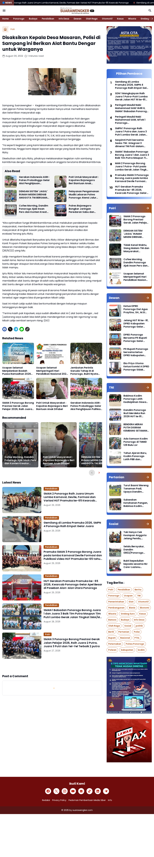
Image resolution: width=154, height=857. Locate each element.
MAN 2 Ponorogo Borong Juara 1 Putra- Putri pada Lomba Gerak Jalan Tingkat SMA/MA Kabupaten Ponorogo (132, 166)
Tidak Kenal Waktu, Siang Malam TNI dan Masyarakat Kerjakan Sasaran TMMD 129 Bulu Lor (136, 248)
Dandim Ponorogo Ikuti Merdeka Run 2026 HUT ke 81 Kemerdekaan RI (134, 413)
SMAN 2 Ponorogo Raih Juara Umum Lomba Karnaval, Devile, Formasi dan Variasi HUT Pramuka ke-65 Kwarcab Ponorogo (70, 497)
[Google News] (81, 791)
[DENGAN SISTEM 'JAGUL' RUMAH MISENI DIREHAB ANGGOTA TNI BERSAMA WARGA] (11, 196)
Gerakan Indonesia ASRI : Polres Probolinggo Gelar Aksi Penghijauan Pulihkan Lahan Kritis (34, 180)
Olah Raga (91, 18)
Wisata (132, 18)
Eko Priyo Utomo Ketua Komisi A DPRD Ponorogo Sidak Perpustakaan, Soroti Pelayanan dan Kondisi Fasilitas (136, 366)
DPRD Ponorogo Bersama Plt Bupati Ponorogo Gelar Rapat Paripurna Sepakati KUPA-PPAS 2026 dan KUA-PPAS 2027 (136, 338)
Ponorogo (18, 18)
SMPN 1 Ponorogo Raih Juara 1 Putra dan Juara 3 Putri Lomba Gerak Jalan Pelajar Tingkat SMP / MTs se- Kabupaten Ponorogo (131, 131)
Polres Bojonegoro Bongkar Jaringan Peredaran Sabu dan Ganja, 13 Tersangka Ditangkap (81, 209)
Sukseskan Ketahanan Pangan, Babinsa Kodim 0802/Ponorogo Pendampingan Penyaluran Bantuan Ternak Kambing (135, 503)
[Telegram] (16, 329)
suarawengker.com (82, 810)
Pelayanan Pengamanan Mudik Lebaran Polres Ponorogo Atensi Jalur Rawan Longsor (84, 194)
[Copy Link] (27, 329)
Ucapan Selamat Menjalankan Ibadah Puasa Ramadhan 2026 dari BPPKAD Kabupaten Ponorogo (17, 371)
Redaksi (46, 800)
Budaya (33, 18)
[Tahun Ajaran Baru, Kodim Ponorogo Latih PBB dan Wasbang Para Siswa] (115, 458)
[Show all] (147, 208)
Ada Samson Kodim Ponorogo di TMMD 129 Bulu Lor (135, 442)
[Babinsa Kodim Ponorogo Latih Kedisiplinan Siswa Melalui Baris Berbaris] (115, 400)
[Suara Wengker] (77, 10)
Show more (52, 666)
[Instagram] (65, 791)
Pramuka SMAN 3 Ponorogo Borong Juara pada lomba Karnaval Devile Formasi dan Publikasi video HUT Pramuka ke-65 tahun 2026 (73, 555)
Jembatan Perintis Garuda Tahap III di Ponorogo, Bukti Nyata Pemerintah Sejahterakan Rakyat (86, 371)
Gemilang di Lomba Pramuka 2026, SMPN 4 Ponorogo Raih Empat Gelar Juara (72, 524)
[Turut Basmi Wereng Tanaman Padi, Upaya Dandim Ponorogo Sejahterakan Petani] (115, 490)
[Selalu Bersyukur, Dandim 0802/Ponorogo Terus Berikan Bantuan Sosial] (115, 551)
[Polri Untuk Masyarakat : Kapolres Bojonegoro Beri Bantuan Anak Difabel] (60, 182)
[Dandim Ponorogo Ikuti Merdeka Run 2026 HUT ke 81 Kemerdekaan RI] (115, 415)
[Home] (5, 29)
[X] (10, 329)
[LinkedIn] (98, 791)
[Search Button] (150, 11)
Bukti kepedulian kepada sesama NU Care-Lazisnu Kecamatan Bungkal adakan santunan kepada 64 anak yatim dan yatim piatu (135, 564)
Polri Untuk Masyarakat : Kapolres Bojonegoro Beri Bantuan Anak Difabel (84, 180)
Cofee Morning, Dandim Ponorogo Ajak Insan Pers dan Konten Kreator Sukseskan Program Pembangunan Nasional (34, 209)
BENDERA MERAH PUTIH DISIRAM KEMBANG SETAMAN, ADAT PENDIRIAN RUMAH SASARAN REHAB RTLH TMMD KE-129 (135, 427)
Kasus (120, 18)
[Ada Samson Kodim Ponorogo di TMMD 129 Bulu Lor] (115, 443)
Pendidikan (48, 18)
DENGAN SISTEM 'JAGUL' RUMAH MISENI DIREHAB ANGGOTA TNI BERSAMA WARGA (33, 194)
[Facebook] (4, 329)
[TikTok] (89, 791)
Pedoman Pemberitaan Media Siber (87, 800)
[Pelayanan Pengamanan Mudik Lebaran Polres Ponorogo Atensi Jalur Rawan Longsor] (60, 196)
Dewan (77, 18)
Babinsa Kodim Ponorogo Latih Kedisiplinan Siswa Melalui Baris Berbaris (134, 399)
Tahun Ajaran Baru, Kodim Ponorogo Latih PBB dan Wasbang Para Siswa (135, 456)
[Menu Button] (4, 11)
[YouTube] (73, 791)
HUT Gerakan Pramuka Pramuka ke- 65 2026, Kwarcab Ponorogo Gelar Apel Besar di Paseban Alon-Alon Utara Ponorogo (73, 584)
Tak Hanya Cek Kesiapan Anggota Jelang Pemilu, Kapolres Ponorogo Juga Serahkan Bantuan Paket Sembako (135, 535)
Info (110, 800)
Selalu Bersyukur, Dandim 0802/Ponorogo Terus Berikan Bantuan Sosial (133, 549)
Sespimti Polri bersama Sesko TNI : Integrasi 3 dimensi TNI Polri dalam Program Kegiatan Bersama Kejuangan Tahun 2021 (131, 143)
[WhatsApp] (21, 329)
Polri (47, 634)
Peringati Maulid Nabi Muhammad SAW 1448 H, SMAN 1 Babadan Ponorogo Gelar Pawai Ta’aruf (131, 108)
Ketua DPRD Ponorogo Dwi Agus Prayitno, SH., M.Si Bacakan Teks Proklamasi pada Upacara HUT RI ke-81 (135, 309)
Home (5, 18)
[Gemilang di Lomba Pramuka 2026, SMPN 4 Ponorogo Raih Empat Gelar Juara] (21, 529)
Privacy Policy (59, 800)
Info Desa (64, 18)
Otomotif (107, 18)
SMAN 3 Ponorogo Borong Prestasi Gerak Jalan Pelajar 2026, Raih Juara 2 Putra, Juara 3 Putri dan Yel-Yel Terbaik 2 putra (18, 406)
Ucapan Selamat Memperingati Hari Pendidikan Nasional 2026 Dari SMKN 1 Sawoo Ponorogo (52, 371)
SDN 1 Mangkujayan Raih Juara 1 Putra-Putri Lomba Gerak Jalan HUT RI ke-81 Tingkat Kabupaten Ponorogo (131, 96)
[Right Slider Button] (151, 19)
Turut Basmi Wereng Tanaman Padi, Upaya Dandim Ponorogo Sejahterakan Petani (135, 488)
